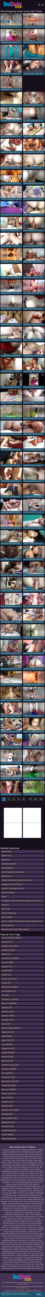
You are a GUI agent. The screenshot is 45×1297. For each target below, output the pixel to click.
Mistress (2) (7, 1061)
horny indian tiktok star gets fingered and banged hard (23, 921)
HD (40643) (7, 1073)
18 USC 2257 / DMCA (23, 1291)
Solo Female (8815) (11, 1028)
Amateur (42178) (10, 999)
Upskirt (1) (7, 966)
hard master (8, 868)
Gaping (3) (7, 1007)
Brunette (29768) (10, 958)
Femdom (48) (8, 1077)
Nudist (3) (6, 974)
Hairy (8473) (8, 1040)
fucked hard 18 (9, 864)
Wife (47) (6, 954)
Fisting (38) (7, 1114)
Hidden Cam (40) (10, 946)
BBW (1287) (7, 1036)
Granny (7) (7, 942)
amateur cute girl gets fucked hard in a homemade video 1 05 (23, 900)
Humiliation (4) (9, 991)
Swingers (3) (8, 1020)
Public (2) (6, 983)
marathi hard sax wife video (15, 929)
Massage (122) (8, 1122)
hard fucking (8, 892)
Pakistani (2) (8, 1032)
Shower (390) (8, 1015)
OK (38, 1294)
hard (4, 896)
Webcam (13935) (10, 987)
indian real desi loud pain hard (16, 880)
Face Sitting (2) (9, 1138)
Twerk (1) (6, 1024)
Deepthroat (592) (10, 1110)
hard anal (6, 876)
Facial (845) (7, 1134)
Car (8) (5, 995)
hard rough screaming (12, 872)
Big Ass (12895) (9, 1089)
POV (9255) (7, 1044)
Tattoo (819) (8, 962)
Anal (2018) (7, 970)
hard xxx (6, 859)
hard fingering (9, 913)
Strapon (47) (8, 1102)
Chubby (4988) (9, 1069)
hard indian (7, 917)
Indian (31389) (8, 1052)
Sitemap (37, 1291)
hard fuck (6, 855)
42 (35, 799)
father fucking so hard (13, 888)
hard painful (7, 925)
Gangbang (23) (9, 1130)
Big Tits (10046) (9, 1003)
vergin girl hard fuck (12, 884)
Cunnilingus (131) (9, 1118)
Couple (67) (7, 1106)
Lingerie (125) (8, 1048)
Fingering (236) (9, 1085)
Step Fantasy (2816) (11, 938)
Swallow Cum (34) (10, 1065)
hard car (6, 909)
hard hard (6, 851)
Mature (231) (8, 1011)
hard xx (5, 905)
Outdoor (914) (8, 950)
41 (30, 799)
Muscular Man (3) (10, 1081)
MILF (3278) (7, 1097)
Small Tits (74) (9, 1093)
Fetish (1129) (7, 1056)
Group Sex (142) (9, 979)
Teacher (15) (8, 1126)
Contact (8, 1291)
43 (41, 799)
